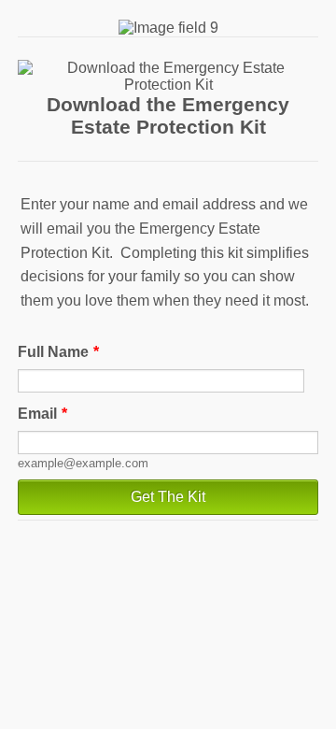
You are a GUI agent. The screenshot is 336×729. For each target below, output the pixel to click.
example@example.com (83, 463)
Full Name (58, 352)
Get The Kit (168, 497)
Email (42, 414)
